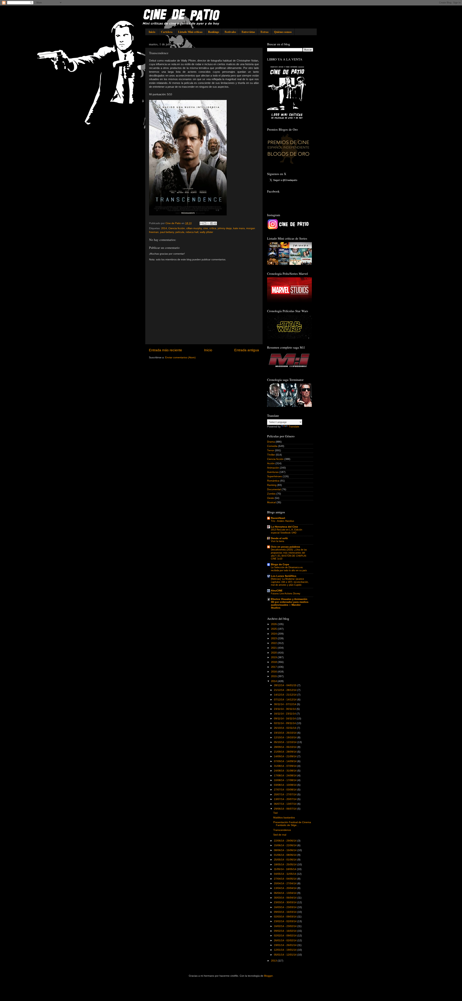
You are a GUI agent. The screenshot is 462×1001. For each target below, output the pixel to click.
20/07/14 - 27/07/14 (285, 794)
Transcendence (282, 830)
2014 (164, 228)
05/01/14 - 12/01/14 (285, 954)
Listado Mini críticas (190, 32)
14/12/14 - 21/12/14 (285, 694)
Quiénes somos (283, 32)
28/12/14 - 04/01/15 (285, 685)
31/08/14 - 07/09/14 (285, 766)
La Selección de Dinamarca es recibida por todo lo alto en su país (289, 569)
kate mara (239, 228)
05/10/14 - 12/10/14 (285, 742)
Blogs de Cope (280, 564)
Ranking (271, 485)
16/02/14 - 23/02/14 (285, 926)
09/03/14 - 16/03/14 (285, 912)
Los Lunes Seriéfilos (283, 576)
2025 (274, 629)
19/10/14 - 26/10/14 (285, 732)
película (179, 232)
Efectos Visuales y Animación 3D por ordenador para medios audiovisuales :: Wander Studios (289, 603)
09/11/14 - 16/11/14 (285, 718)
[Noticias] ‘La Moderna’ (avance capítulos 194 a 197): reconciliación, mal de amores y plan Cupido (290, 582)
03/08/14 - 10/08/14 (285, 785)
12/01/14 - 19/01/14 (285, 949)
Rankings (213, 32)
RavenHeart (278, 518)
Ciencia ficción (176, 228)
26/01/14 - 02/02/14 (285, 940)
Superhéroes (274, 476)
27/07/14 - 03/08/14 (285, 789)
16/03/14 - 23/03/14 (285, 907)
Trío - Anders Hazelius (282, 521)
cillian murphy (194, 228)
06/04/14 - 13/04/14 (285, 893)
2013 (274, 960)
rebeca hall (192, 232)
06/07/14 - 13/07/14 (285, 804)
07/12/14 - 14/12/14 (285, 699)
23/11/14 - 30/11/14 (285, 709)
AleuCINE (276, 590)
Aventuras (273, 472)
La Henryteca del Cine (284, 526)
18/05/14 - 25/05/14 (285, 864)
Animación (273, 467)
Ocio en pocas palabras (285, 546)
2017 (274, 667)
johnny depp (225, 228)
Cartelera (167, 32)
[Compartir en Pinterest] (215, 223)
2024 (274, 633)
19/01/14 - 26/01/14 (285, 945)
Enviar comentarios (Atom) (180, 357)
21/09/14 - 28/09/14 (285, 751)
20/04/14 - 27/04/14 (285, 883)
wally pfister (206, 232)
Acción (271, 463)
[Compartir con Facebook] (211, 223)
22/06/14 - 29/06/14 (285, 840)
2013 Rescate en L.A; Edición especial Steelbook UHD (286, 531)
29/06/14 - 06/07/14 (285, 808)
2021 (274, 647)
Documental (274, 489)
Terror (270, 450)
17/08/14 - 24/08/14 (285, 775)
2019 (274, 657)
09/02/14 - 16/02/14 (285, 931)
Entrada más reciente (165, 350)
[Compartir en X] (208, 223)
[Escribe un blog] (205, 223)
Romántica (273, 480)
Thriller (271, 454)
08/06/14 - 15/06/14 (285, 850)
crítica (212, 228)
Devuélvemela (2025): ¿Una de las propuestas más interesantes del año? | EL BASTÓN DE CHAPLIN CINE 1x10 (289, 554)
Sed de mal (279, 834)
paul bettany (167, 232)
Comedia (272, 446)
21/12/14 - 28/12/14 (285, 690)
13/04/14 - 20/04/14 (285, 888)
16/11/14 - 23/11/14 (285, 713)
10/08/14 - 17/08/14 (285, 780)
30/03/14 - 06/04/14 (285, 897)
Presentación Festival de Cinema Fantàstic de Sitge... (292, 824)
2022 (274, 643)
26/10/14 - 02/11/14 (285, 728)
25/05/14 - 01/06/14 (285, 859)
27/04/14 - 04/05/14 (285, 878)
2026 (274, 624)
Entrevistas (248, 32)
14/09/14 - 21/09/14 (285, 756)
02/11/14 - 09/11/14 (285, 723)
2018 (274, 662)
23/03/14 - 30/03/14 (285, 902)
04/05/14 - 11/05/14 (285, 874)
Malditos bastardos (284, 817)
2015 (274, 676)
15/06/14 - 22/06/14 (285, 845)
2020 (274, 652)
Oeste (270, 498)
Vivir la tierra (277, 541)
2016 (274, 671)
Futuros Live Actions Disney (285, 593)
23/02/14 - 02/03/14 (285, 921)
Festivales (230, 32)
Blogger (268, 975)
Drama (271, 441)
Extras (265, 32)
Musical (271, 502)
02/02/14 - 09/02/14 (285, 935)
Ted (275, 813)
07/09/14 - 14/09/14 (285, 761)
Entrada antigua (246, 350)
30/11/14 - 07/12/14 (285, 704)
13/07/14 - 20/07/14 (285, 799)
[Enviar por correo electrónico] (201, 223)
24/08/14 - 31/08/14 (285, 770)
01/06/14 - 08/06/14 (285, 855)
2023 (274, 638)
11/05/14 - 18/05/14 (285, 869)
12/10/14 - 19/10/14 (285, 737)
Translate (294, 426)
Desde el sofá (279, 538)
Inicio (152, 32)
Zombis (271, 493)
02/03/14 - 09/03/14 (285, 916)
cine (205, 228)
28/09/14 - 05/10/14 (285, 747)
